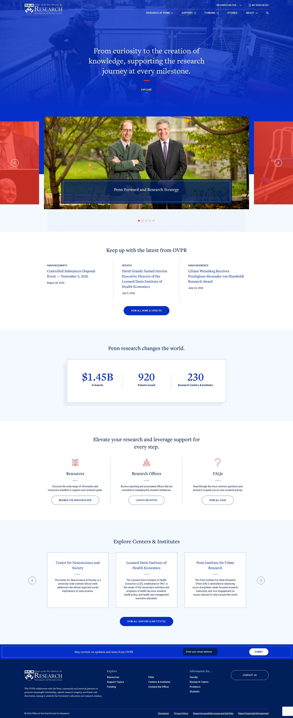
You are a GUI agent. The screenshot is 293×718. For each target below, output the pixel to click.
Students (195, 691)
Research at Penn (158, 12)
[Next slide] (278, 163)
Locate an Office (146, 500)
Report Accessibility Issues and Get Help (213, 713)
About (250, 12)
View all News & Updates (146, 310)
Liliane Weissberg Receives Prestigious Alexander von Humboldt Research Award (216, 276)
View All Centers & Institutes (146, 621)
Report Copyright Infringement (253, 713)
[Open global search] (267, 12)
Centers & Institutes (159, 681)
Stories (232, 12)
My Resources (260, 5)
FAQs (151, 677)
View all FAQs (217, 500)
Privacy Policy (181, 713)
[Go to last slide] (15, 163)
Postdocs (195, 686)
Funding (210, 12)
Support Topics (115, 681)
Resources (113, 677)
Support (187, 12)
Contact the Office (158, 686)
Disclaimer (163, 713)
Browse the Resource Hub (75, 500)
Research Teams (199, 681)
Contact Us (250, 675)
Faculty (194, 677)
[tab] (139, 221)
